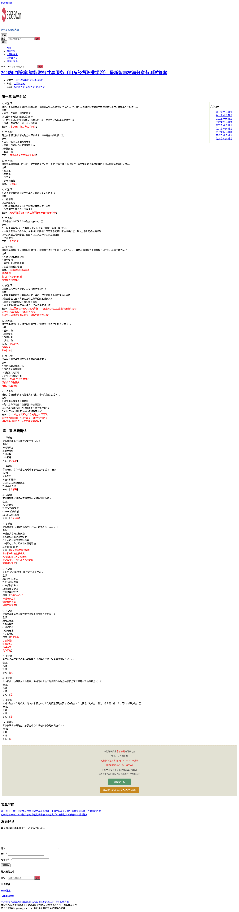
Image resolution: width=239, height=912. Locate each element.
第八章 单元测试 (224, 135)
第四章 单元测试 (224, 122)
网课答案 (40, 87)
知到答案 (30, 87)
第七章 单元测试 (224, 132)
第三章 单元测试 (224, 119)
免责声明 (64, 902)
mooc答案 (6, 891)
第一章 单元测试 (224, 112)
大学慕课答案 (7, 896)
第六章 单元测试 (224, 129)
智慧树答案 (19, 83)
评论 (3, 848)
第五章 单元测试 (224, 125)
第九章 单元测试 (224, 138)
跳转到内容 (6, 3)
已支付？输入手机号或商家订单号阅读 (119, 790)
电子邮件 (6, 860)
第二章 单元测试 (224, 115)
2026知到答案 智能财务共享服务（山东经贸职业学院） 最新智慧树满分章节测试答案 (84, 72)
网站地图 (33, 902)
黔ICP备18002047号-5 (49, 902)
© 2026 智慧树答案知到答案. (15, 902)
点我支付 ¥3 (119, 782)
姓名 (4, 854)
